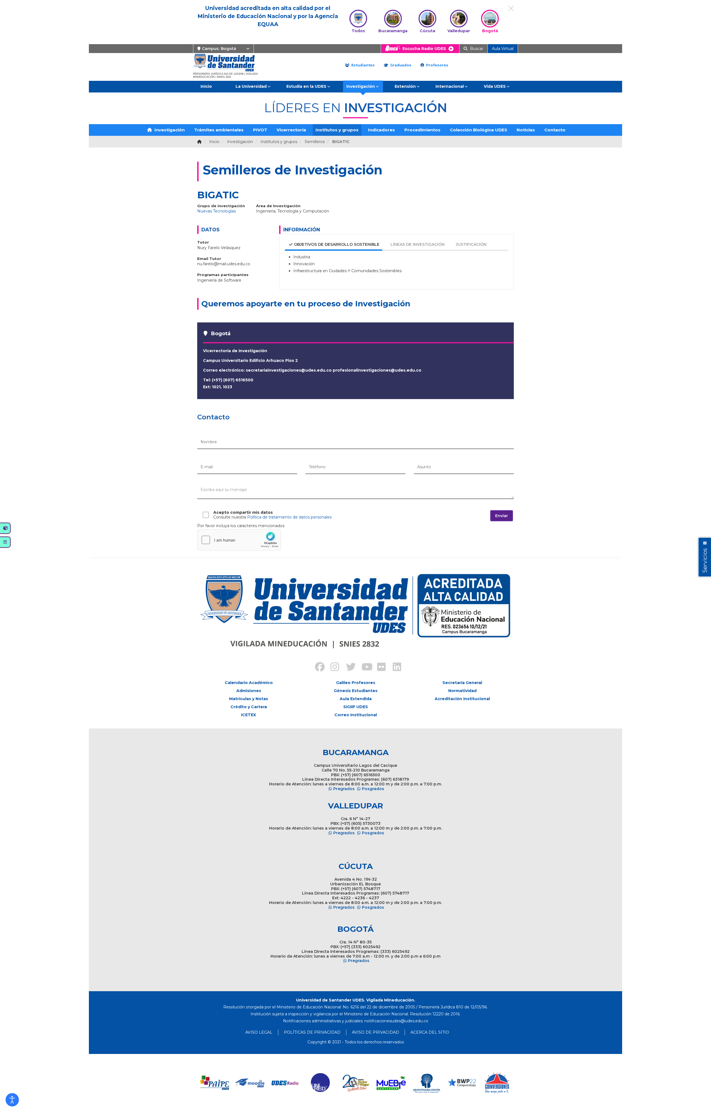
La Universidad (251, 86)
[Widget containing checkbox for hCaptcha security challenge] (239, 539)
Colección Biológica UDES (478, 129)
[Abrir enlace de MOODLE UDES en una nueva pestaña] (250, 1083)
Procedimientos (422, 129)
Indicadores (381, 129)
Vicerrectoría (291, 129)
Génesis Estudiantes (355, 691)
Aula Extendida (356, 699)
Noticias (526, 129)
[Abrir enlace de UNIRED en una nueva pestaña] (321, 1083)
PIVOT (260, 129)
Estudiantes (362, 65)
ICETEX (248, 715)
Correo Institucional (355, 715)
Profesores (436, 65)
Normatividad (462, 691)
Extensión (405, 86)
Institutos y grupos (337, 129)
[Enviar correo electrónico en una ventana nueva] (396, 1020)
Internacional (449, 86)
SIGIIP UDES (355, 707)
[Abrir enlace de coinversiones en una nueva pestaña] (497, 1083)
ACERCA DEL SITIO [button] (429, 1032)
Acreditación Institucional (462, 699)
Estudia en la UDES (306, 86)
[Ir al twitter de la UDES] (348, 667)
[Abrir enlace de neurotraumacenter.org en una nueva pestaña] (426, 1083)
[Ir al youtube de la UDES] (363, 667)
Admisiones (248, 691)
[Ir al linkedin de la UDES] (394, 667)
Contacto (554, 129)
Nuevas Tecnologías (216, 211)
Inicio (206, 86)
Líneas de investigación (417, 244)
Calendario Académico (249, 683)
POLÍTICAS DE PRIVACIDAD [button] (312, 1032)
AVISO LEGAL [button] (258, 1032)
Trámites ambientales (219, 129)
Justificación (471, 244)
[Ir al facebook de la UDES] (316, 667)
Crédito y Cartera (249, 707)
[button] (12, 1099)
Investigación (360, 86)
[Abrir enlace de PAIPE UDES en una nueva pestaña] (215, 1083)
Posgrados (373, 788)
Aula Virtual (503, 48)
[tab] (330, 245)
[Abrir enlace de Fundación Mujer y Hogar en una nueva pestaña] (356, 1083)
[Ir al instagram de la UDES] (332, 667)
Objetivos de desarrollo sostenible (336, 244)
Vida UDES (495, 86)
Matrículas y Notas (248, 699)
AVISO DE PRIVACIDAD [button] (375, 1032)
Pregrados (344, 788)
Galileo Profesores (355, 683)
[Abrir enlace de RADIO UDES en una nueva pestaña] (285, 1083)
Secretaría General (462, 683)
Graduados (400, 65)
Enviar (501, 515)
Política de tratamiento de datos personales (289, 517)
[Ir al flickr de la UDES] (379, 667)
